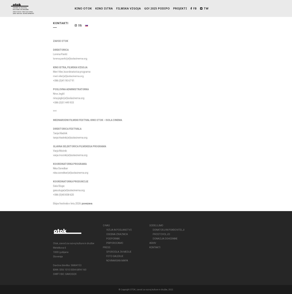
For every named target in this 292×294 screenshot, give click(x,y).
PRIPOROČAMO (114, 243)
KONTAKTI (154, 247)
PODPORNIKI (113, 238)
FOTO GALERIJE (114, 256)
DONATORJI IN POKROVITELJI (168, 229)
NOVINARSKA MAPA (117, 260)
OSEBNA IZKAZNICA (117, 234)
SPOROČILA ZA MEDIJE (118, 251)
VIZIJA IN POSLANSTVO (119, 229)
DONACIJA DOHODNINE (165, 238)
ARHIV (152, 243)
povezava (87, 203)
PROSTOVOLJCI (161, 234)
